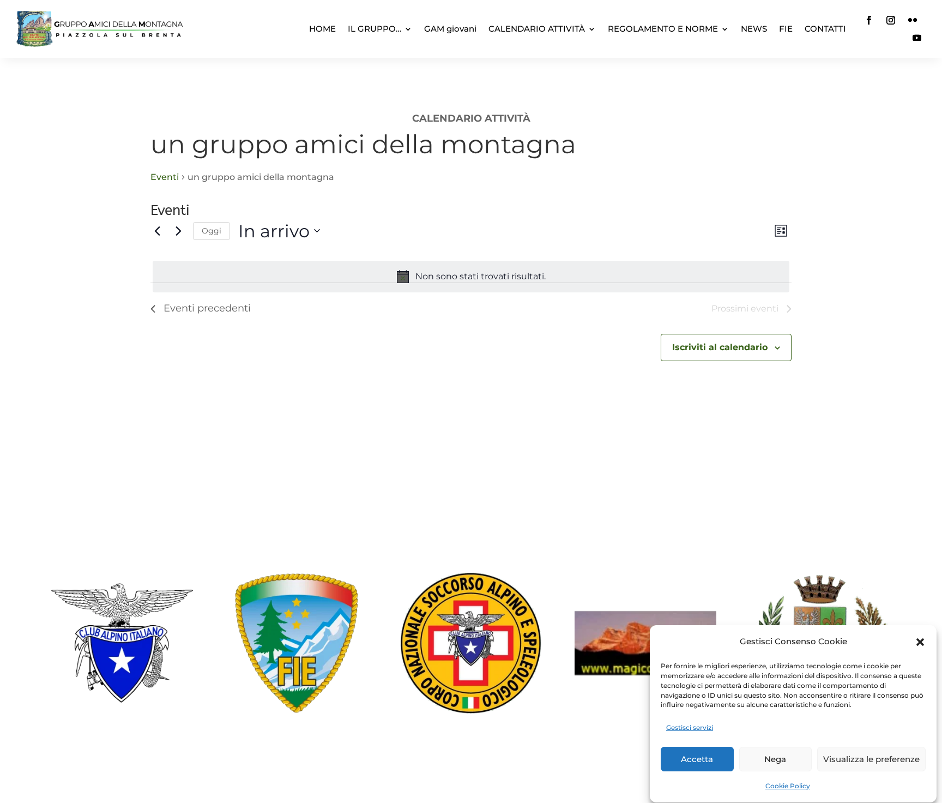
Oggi (211, 231)
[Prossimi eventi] (178, 230)
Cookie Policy (787, 786)
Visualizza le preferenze (871, 759)
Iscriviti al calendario (720, 347)
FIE (786, 28)
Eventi (164, 177)
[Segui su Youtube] (917, 37)
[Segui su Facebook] (869, 20)
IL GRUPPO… (374, 28)
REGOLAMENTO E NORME (663, 28)
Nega (775, 759)
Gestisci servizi (689, 727)
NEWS (754, 28)
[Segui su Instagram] (890, 20)
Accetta (697, 759)
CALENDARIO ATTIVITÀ (536, 28)
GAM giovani (450, 28)
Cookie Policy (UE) (471, 750)
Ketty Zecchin (386, 776)
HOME (322, 28)
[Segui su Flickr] (912, 20)
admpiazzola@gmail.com (488, 536)
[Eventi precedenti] (157, 230)
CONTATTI (825, 28)
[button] (920, 642)
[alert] (471, 276)
